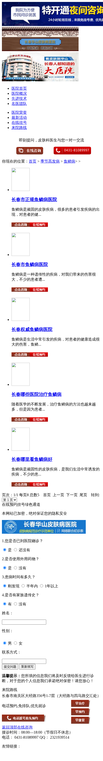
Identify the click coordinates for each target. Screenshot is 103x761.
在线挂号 (19, 122)
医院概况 (19, 93)
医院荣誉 (19, 112)
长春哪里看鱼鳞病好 (31, 459)
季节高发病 (50, 161)
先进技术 (19, 98)
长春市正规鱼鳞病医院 (34, 199)
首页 (32, 161)
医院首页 (19, 88)
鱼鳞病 (69, 161)
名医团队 (19, 103)
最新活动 (19, 117)
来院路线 (19, 128)
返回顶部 (9, 727)
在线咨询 (25, 727)
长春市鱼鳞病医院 (29, 264)
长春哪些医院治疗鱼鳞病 (36, 394)
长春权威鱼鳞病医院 (31, 329)
